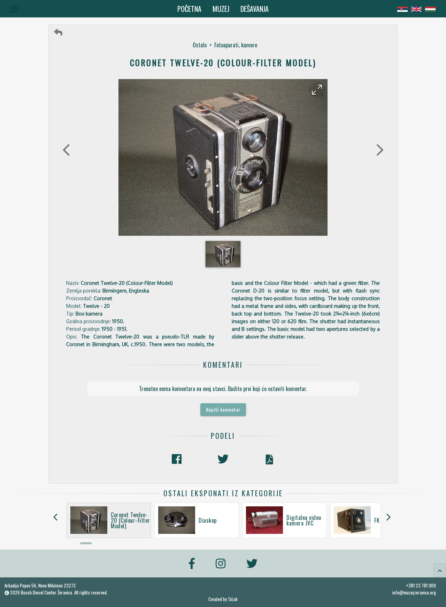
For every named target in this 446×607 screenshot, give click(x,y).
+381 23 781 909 (421, 585)
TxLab (233, 599)
